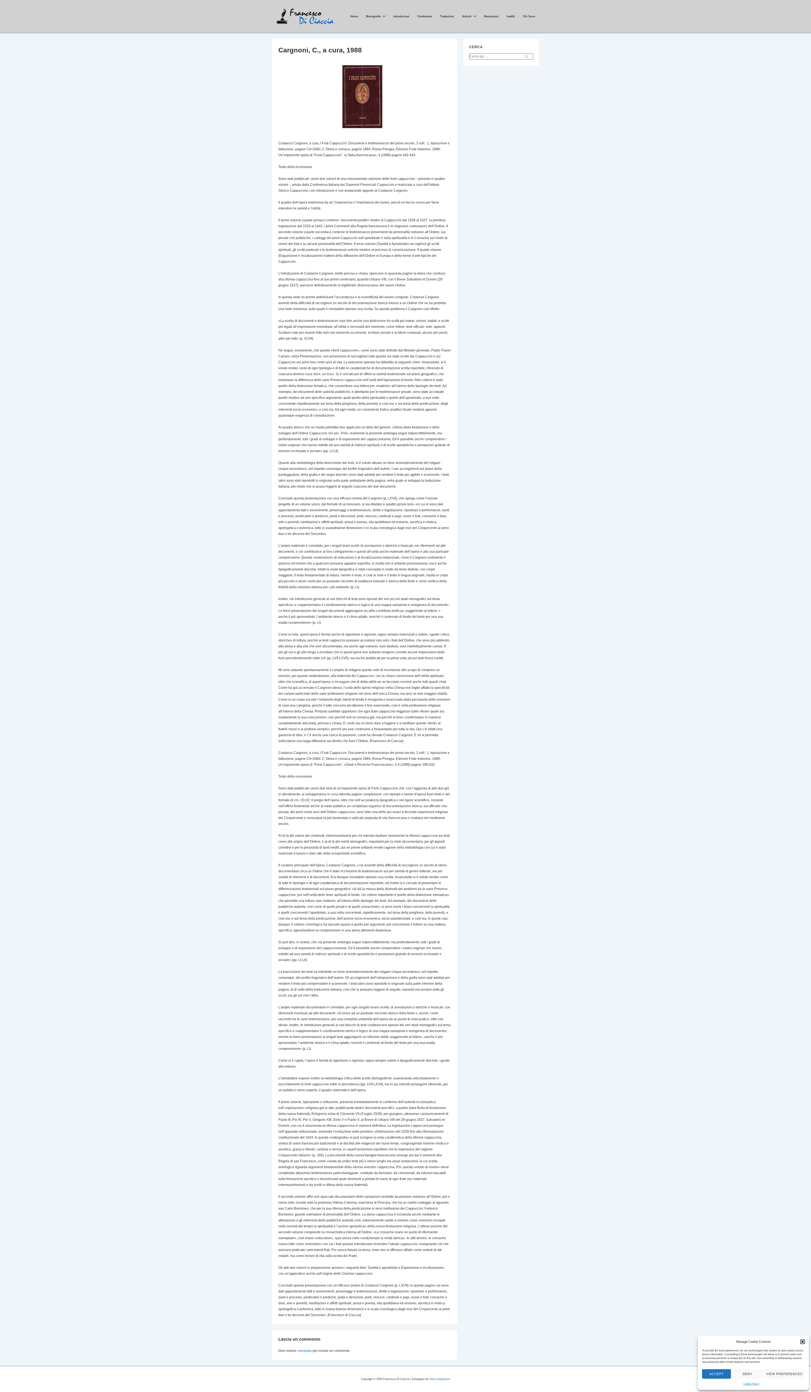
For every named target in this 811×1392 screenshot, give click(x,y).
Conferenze (424, 16)
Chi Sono (529, 16)
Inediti (511, 16)
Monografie (373, 16)
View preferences (784, 1374)
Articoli (467, 16)
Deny (747, 1374)
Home (354, 16)
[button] (802, 1342)
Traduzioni (447, 16)
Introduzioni (401, 16)
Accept (716, 1374)
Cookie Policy (751, 1383)
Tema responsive (439, 1379)
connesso (304, 1350)
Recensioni (491, 16)
